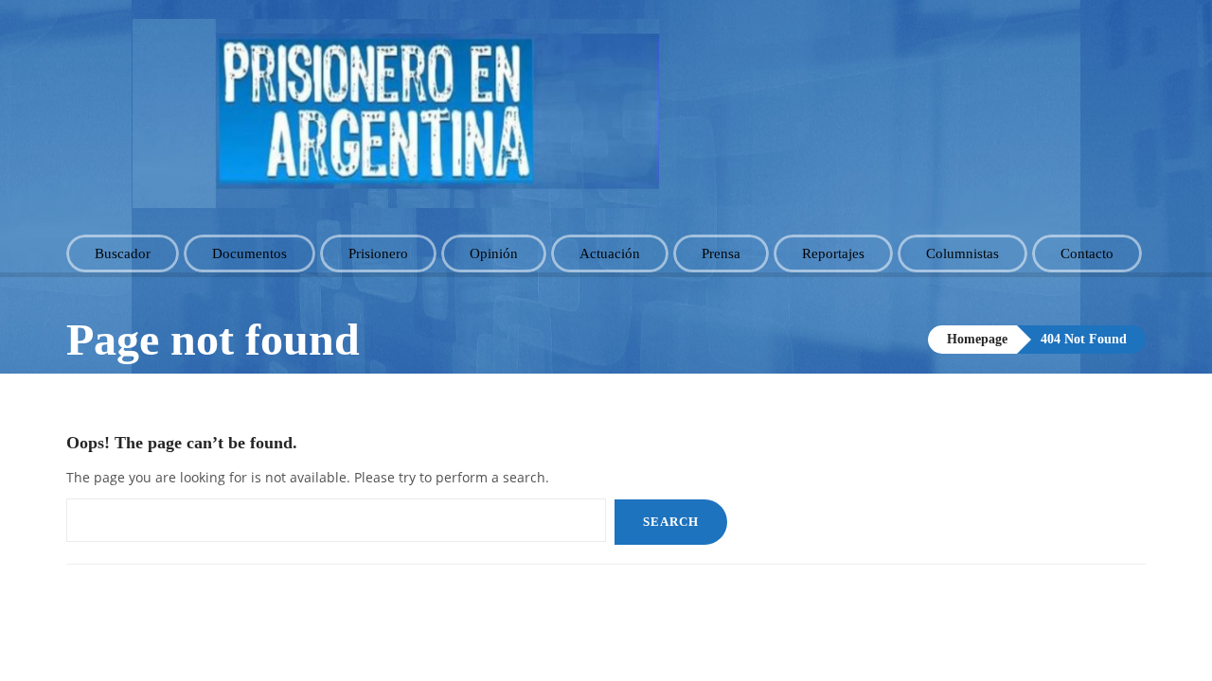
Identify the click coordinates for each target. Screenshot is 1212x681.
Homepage (977, 339)
